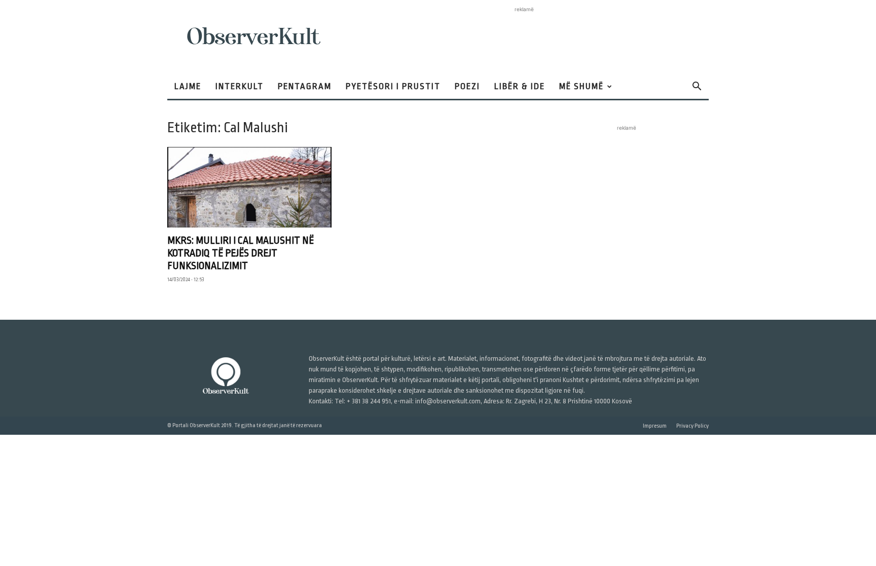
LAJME (187, 86)
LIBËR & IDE (519, 86)
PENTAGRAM (305, 86)
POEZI (467, 86)
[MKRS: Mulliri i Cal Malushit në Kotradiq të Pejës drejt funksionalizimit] (249, 187)
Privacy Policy (692, 426)
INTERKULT (239, 86)
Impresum (655, 426)
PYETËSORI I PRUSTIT (393, 86)
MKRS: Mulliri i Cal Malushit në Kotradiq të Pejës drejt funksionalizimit (240, 253)
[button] (696, 87)
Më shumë (581, 86)
